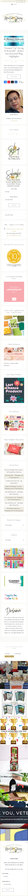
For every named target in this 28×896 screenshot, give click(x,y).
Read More (14, 76)
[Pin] (9, 82)
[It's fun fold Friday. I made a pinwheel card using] (14, 703)
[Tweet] (12, 82)
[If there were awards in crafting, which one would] (14, 731)
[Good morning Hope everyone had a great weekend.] (14, 675)
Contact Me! (14, 120)
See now (20, 1)
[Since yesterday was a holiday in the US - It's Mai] (14, 787)
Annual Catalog (8, 60)
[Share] (5, 82)
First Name (14, 189)
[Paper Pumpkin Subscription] (14, 449)
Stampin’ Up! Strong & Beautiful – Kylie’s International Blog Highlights (14, 52)
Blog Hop (16, 60)
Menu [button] (15, 4)
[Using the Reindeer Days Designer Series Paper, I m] (14, 759)
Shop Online (17, 235)
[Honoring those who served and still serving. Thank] (14, 815)
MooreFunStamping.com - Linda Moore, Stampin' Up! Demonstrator (14, 18)
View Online (10, 235)
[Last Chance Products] (14, 402)
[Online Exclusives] (14, 354)
